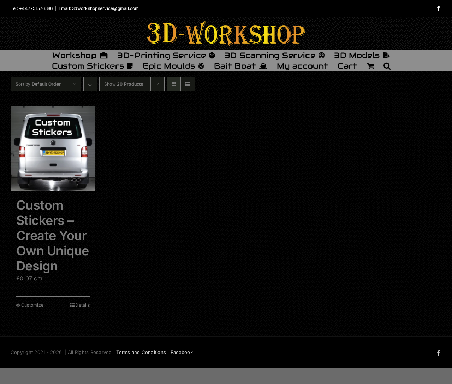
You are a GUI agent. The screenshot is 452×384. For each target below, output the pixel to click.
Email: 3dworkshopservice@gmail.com (99, 8)
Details (82, 305)
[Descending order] (90, 84)
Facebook (182, 352)
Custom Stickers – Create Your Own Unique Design (52, 235)
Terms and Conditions (141, 352)
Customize (32, 305)
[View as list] (188, 84)
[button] (387, 65)
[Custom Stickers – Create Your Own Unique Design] (53, 148)
